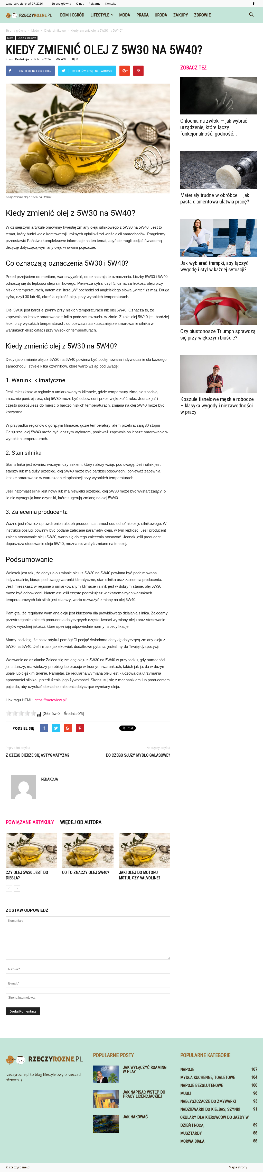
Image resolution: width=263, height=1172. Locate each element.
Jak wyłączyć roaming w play (144, 1069)
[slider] (21, 713)
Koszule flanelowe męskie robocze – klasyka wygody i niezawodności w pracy (217, 405)
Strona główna (61, 3)
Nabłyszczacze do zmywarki (208, 1101)
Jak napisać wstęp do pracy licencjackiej (144, 1094)
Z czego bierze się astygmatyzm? (37, 755)
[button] (251, 15)
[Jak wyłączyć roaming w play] (106, 1074)
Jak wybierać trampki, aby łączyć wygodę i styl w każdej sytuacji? (214, 266)
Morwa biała (192, 1141)
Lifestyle (99, 14)
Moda (124, 14)
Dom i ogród (72, 14)
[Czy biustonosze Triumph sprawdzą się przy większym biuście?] (218, 306)
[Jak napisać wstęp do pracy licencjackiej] (106, 1099)
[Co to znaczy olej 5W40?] (87, 850)
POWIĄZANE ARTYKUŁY (30, 822)
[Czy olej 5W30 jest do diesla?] (31, 850)
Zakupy (180, 14)
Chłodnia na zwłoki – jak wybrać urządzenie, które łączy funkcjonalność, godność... (213, 127)
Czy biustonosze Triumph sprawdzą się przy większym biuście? (218, 334)
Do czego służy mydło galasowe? (138, 755)
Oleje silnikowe (26, 38)
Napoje (187, 1069)
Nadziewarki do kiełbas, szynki (210, 1109)
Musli (185, 1093)
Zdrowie (202, 14)
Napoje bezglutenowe (201, 1085)
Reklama (94, 3)
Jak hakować (135, 1116)
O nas (80, 3)
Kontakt (110, 3)
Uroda (161, 14)
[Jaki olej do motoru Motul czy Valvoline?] (144, 850)
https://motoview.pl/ (50, 700)
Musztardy (191, 1133)
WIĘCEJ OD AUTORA (80, 822)
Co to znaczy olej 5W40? (85, 872)
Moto (10, 38)
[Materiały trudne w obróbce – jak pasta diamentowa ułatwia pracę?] (218, 170)
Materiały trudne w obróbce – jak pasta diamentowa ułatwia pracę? (214, 198)
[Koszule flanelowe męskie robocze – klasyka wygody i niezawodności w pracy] (218, 374)
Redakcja (22, 59)
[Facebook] (253, 3)
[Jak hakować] (106, 1124)
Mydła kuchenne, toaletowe (207, 1077)
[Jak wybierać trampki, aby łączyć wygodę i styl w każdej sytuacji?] (218, 238)
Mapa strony (238, 1167)
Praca (142, 14)
